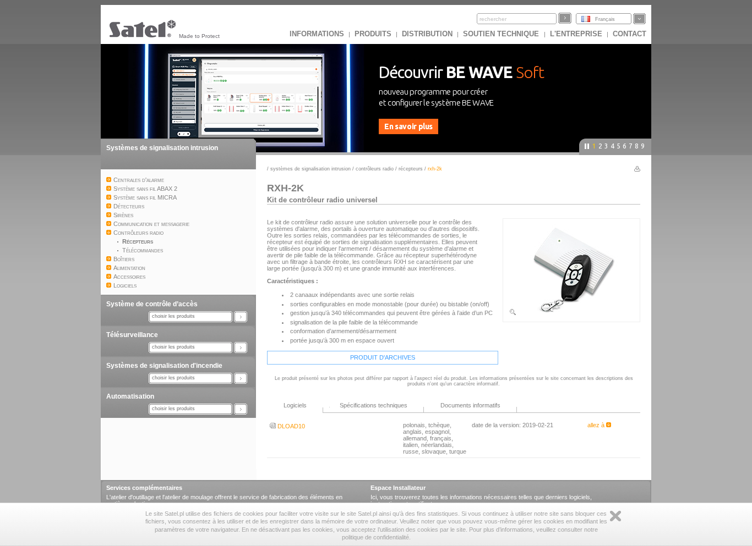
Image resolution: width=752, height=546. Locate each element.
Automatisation (130, 396)
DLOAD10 (290, 426)
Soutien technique (502, 34)
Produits (373, 34)
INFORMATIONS (317, 34)
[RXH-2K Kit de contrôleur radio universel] (571, 314)
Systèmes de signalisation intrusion (162, 148)
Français (605, 19)
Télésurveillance (132, 335)
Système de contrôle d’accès (152, 304)
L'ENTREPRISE (576, 34)
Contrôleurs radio (375, 169)
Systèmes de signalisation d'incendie (164, 365)
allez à (596, 425)
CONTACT (629, 34)
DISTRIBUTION (427, 34)
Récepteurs (411, 169)
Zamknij (615, 516)
